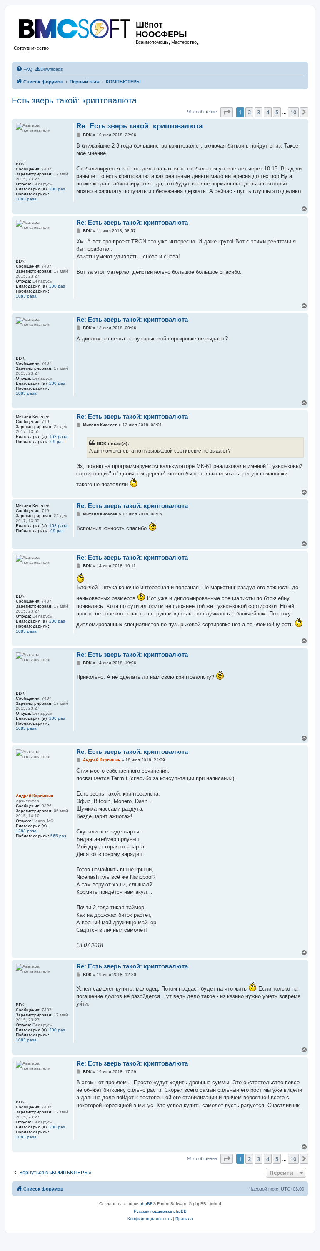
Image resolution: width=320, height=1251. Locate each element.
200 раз (57, 189)
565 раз (58, 835)
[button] (226, 112)
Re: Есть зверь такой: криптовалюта (139, 126)
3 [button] (258, 112)
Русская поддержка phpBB (160, 1211)
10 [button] (293, 112)
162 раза (58, 436)
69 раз (57, 441)
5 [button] (276, 112)
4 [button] (267, 112)
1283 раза (26, 830)
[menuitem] (24, 69)
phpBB (146, 1203)
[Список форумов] (75, 27)
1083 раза (26, 199)
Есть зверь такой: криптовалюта (74, 100)
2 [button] (249, 112)
